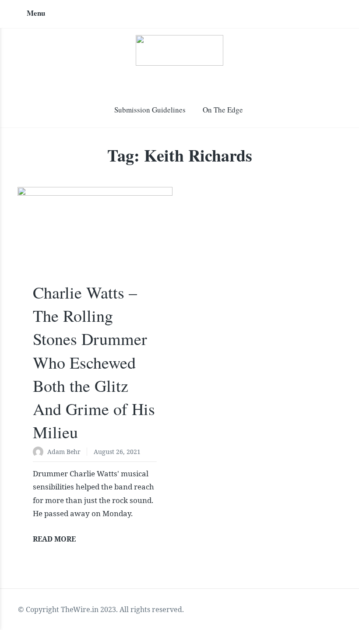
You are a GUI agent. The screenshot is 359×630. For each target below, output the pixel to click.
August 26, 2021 (117, 451)
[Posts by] (40, 452)
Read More (54, 539)
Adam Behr (64, 451)
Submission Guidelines (150, 110)
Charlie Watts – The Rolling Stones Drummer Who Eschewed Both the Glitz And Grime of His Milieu (94, 362)
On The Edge (223, 110)
